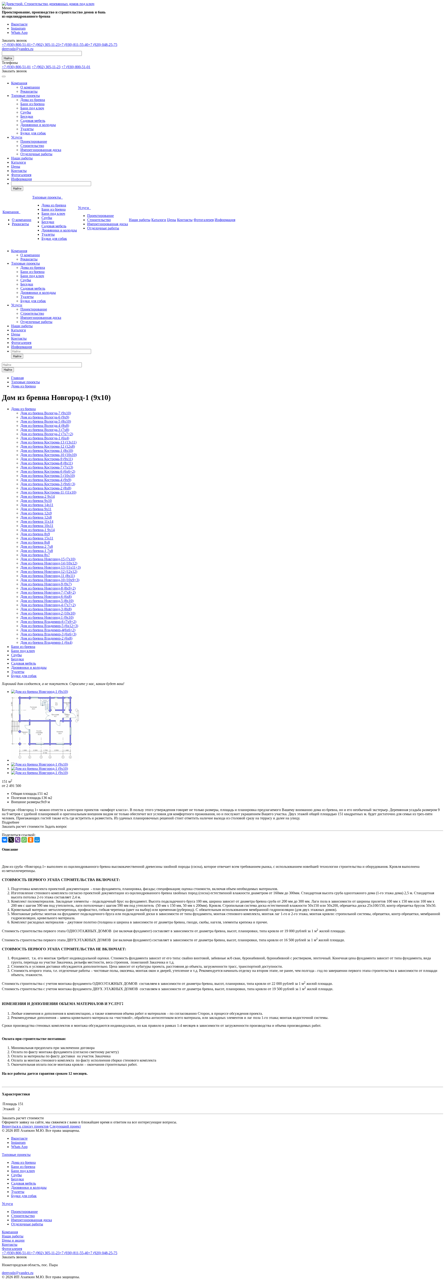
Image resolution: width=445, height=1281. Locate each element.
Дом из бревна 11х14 (36, 521)
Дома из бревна (32, 100)
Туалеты (27, 129)
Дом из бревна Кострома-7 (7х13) (46, 467)
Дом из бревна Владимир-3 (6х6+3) (48, 634)
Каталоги (18, 162)
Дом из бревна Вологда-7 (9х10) (45, 413)
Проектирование (33, 141)
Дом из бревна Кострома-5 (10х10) (47, 476)
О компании (30, 87)
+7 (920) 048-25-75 (102, 45)
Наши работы (22, 158)
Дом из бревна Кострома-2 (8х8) (45, 488)
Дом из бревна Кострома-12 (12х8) (47, 446)
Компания (19, 83)
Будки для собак (33, 133)
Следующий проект (65, 1126)
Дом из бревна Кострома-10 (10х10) (48, 455)
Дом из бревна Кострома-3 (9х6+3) (47, 484)
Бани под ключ (32, 108)
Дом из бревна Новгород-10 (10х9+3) (49, 580)
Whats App (19, 33)
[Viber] (17, 840)
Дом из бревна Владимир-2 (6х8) (46, 638)
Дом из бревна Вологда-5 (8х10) (45, 421)
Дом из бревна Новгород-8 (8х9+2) (48, 588)
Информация (21, 179)
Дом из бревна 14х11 (36, 505)
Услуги (16, 137)
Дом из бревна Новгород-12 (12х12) (48, 572)
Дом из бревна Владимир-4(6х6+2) (47, 630)
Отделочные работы (36, 154)
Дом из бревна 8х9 (35, 534)
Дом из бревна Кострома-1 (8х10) (46, 451)
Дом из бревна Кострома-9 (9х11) (46, 459)
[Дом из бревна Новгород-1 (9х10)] (39, 692)
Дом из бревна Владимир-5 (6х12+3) (49, 626)
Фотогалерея (21, 175)
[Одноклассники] (30, 840)
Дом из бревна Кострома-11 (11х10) (48, 492)
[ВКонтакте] (4, 840)
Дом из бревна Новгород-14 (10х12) (48, 563)
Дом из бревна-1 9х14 (37, 530)
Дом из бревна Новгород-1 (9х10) (46, 617)
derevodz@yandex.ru (17, 49)
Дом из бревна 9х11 (35, 509)
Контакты (19, 171)
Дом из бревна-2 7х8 (36, 547)
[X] (11, 840)
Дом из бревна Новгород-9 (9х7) (46, 584)
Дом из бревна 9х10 (36, 501)
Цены (15, 166)
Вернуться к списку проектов (25, 1126)
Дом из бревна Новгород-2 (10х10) (47, 613)
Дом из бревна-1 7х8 (36, 551)
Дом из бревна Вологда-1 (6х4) (44, 438)
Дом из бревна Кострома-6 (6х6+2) (47, 471)
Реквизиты (29, 91)
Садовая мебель (32, 121)
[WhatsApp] (24, 840)
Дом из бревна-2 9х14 (37, 496)
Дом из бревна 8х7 (35, 555)
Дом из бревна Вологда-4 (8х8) (44, 426)
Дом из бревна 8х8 (35, 542)
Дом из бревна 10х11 (36, 526)
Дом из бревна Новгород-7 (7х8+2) (48, 592)
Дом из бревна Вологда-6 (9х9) (44, 417)
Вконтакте (19, 24)
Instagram (18, 28)
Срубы (25, 112)
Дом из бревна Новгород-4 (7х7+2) (48, 605)
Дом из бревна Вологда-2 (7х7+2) (46, 434)
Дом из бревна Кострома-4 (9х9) (45, 480)
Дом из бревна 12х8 (36, 517)
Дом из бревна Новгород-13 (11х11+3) (50, 567)
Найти (8, 58)
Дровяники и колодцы (38, 125)
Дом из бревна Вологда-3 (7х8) (44, 430)
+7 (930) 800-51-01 (16, 45)
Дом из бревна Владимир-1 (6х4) (46, 642)
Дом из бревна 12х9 (36, 513)
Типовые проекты (25, 96)
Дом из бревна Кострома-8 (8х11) (46, 463)
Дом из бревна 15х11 (36, 538)
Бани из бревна (32, 104)
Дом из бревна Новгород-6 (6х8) (46, 597)
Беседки (26, 116)
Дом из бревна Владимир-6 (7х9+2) (48, 622)
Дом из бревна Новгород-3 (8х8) (46, 609)
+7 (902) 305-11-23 (45, 45)
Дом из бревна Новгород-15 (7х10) (47, 559)
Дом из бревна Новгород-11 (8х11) (47, 576)
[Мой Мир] (37, 840)
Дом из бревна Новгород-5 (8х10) (46, 601)
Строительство (32, 146)
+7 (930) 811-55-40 (74, 45)
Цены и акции (13, 1240)
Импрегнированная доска (40, 150)
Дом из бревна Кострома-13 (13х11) (48, 442)
